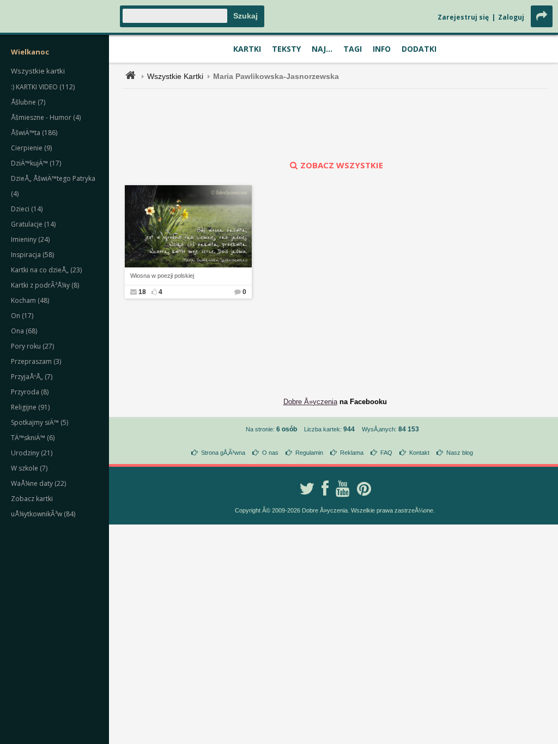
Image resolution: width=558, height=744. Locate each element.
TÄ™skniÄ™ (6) (32, 437)
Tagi (352, 49)
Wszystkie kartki (38, 71)
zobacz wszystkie (341, 165)
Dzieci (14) (27, 209)
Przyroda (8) (29, 392)
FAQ (386, 452)
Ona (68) (24, 331)
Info (382, 49)
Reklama (351, 452)
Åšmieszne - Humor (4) (46, 117)
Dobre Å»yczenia (310, 402)
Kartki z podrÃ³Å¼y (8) (45, 285)
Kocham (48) (30, 300)
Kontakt (419, 452)
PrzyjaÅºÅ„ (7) (31, 376)
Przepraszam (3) (36, 361)
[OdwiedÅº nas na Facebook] (325, 488)
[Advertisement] (335, 124)
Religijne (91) (30, 407)
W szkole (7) (29, 468)
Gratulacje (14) (33, 224)
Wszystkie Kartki (175, 76)
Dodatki (419, 49)
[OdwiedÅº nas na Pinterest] (364, 488)
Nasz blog (459, 452)
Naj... (322, 49)
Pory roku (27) (32, 346)
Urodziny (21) (31, 453)
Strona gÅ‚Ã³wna (223, 452)
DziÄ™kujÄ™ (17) (36, 163)
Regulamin (309, 452)
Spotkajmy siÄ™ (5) (39, 422)
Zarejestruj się (463, 17)
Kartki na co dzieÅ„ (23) (46, 270)
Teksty (286, 49)
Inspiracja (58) (32, 254)
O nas (270, 452)
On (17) (22, 315)
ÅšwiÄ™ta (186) (34, 132)
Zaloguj (511, 17)
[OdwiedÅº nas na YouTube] (343, 488)
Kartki (247, 49)
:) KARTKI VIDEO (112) (43, 87)
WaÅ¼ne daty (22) (38, 483)
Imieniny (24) (30, 239)
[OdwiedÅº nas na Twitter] (306, 488)
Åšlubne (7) (28, 102)
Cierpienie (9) (31, 148)
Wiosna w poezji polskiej (162, 275)
